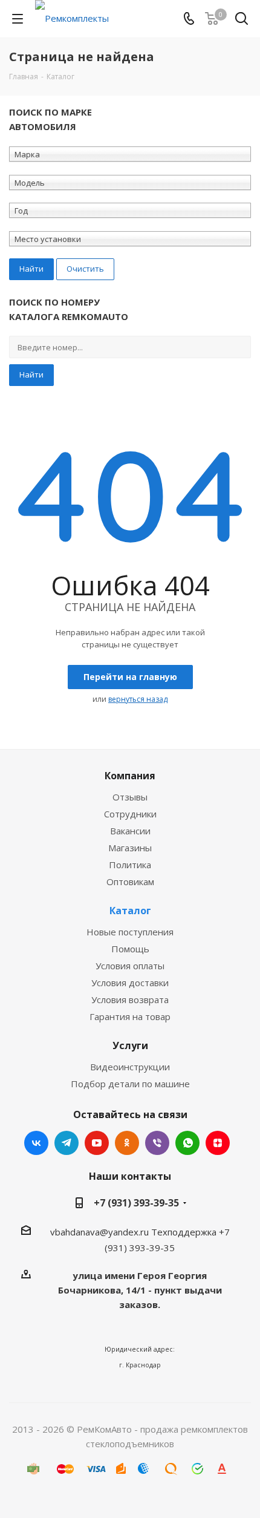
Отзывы (130, 797)
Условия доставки (130, 983)
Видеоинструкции (130, 1067)
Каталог (130, 910)
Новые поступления (130, 932)
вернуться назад (137, 699)
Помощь (130, 949)
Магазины (130, 848)
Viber (157, 1143)
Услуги (130, 1045)
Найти (31, 374)
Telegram (66, 1143)
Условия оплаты (130, 966)
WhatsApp (187, 1143)
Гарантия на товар (130, 1016)
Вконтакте (36, 1143)
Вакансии (130, 831)
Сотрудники (130, 814)
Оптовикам (130, 881)
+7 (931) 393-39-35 (136, 1202)
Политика (130, 865)
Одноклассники (127, 1143)
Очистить (85, 268)
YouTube (97, 1143)
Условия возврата (130, 999)
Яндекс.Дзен (218, 1143)
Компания (130, 775)
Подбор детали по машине (130, 1084)
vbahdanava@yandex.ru (99, 1232)
